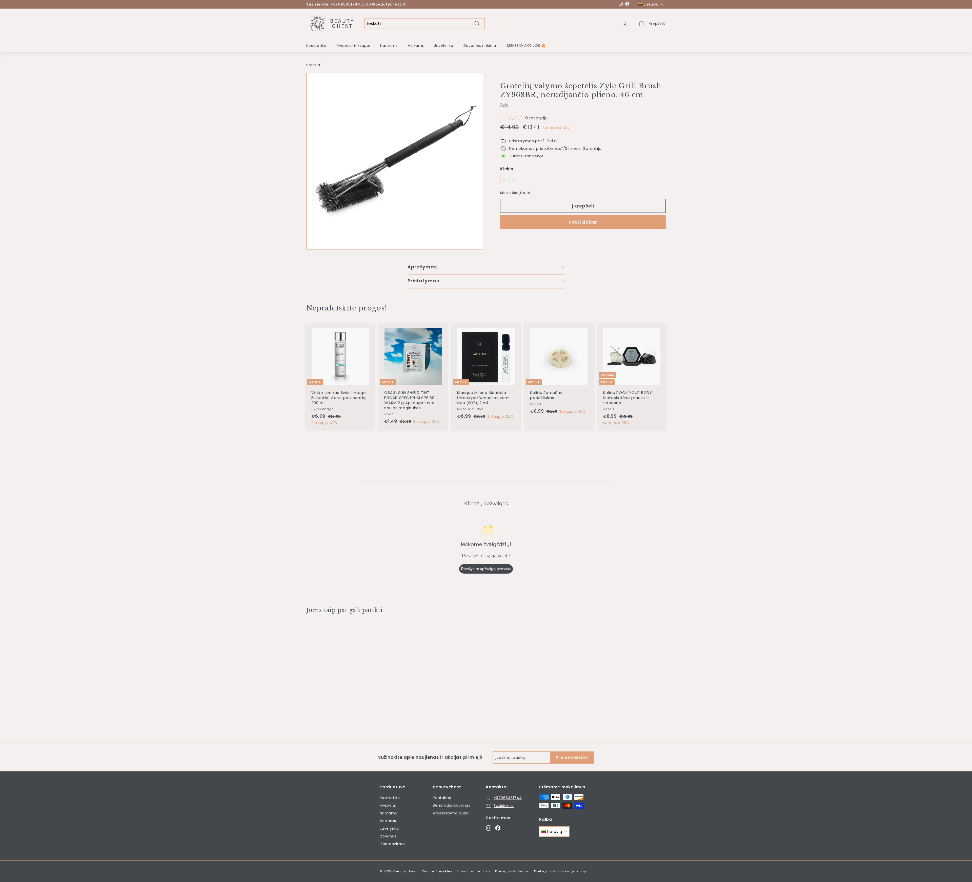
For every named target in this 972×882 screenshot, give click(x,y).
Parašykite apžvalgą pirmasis (486, 568)
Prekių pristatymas (512, 871)
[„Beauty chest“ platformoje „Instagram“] (488, 828)
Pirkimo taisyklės (437, 871)
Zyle (504, 105)
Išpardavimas (393, 843)
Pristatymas (423, 281)
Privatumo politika (473, 871)
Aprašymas (422, 267)
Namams (389, 45)
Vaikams (416, 45)
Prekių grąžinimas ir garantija (561, 871)
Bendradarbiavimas (451, 805)
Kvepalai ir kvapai (353, 45)
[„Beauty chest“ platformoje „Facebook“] (497, 828)
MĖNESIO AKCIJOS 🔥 (526, 45)
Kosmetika (316, 45)
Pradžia (313, 65)
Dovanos (388, 836)
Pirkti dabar (583, 222)
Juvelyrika (443, 45)
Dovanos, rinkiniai (480, 45)
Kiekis (506, 169)
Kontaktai (442, 797)
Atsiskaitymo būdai (451, 813)
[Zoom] (395, 161)
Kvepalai (388, 805)
